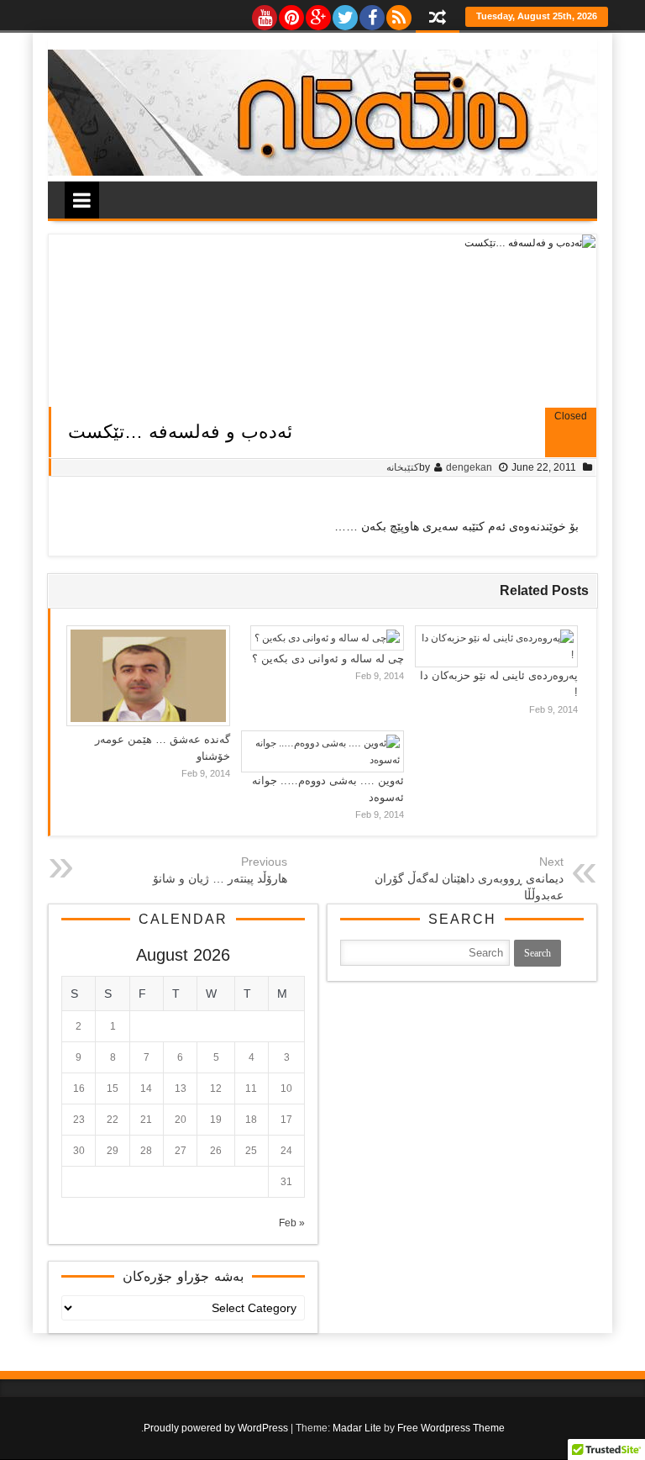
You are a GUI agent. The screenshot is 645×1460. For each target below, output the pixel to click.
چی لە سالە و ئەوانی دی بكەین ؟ (328, 658)
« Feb (292, 1223)
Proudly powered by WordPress (216, 1428)
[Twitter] (344, 13)
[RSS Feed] (398, 13)
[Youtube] (263, 13)
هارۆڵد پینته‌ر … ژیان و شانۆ (220, 878)
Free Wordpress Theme (451, 1428)
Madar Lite (357, 1428)
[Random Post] (437, 19)
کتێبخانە (402, 467)
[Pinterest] (290, 13)
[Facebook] (371, 13)
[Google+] (317, 13)
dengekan (469, 467)
